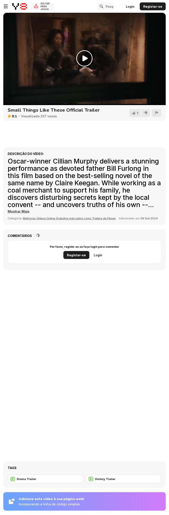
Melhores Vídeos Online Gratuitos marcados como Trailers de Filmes (69, 218)
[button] (18, 211)
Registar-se (152, 6)
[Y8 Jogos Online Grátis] (19, 6)
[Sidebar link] (5, 6)
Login (130, 6)
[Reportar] (156, 113)
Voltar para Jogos (45, 6)
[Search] (101, 6)
